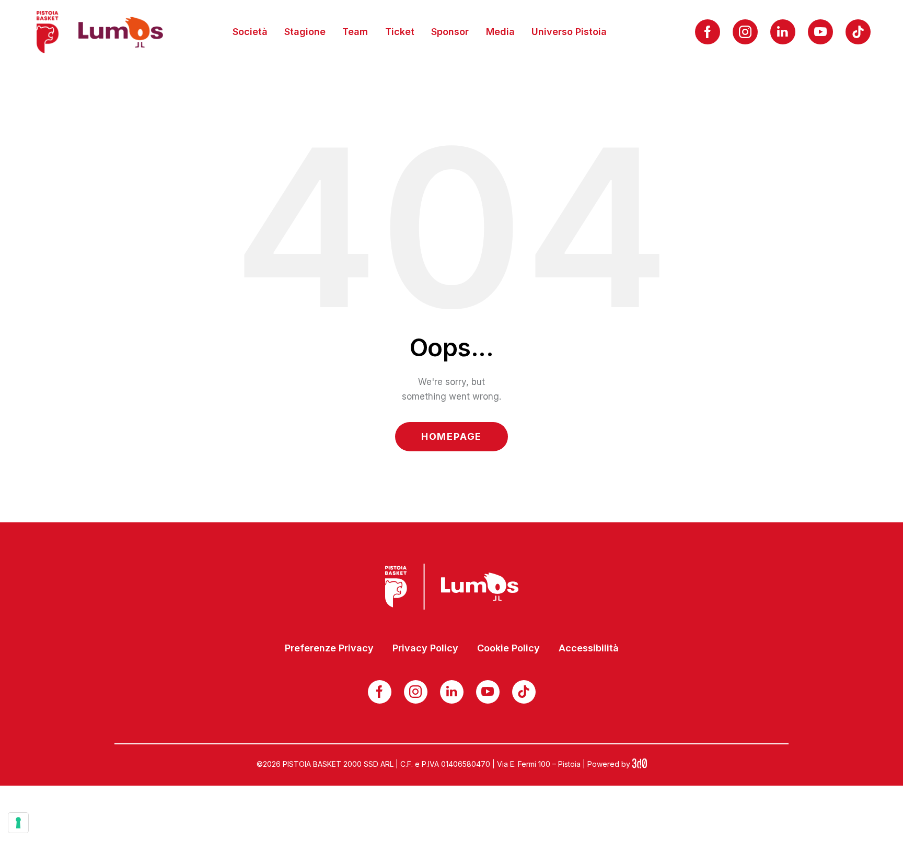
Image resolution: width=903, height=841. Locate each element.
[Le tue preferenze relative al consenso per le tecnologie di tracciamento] (18, 823)
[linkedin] (782, 31)
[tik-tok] (858, 31)
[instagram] (745, 31)
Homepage (451, 436)
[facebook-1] (707, 31)
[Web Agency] (639, 764)
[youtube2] (820, 31)
